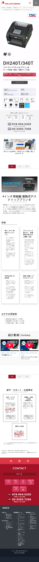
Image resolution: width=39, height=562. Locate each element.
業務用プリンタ (17, 7)
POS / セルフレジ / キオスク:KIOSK (21, 541)
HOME (3, 7)
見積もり (16, 482)
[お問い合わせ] (30, 3)
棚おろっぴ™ (33, 521)
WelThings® (33, 520)
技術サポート (23, 489)
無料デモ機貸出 (30, 482)
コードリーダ (21, 516)
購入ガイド (9, 514)
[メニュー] (36, 3)
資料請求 (16, 488)
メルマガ (8, 516)
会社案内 (8, 526)
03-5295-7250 (21, 128)
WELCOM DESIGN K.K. (22, 551)
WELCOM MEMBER (19, 552)
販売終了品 (9, 518)
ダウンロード (9, 524)
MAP (19, 474)
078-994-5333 (21, 124)
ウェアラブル (21, 523)
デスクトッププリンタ (28, 7)
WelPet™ (32, 516)
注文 (23, 482)
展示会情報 (9, 515)
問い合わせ (8, 482)
